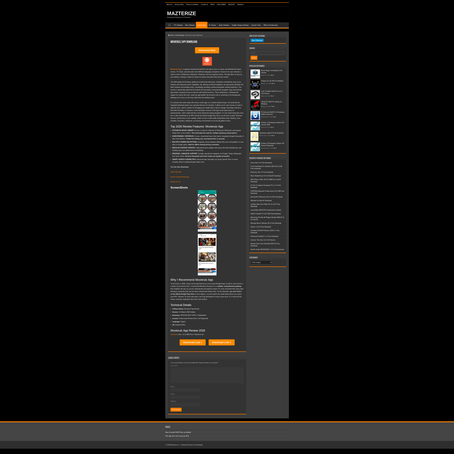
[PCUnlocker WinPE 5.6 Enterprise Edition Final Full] (255, 115)
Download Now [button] (207, 50)
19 (273, 127)
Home (169, 24)
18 (274, 135)
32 (273, 96)
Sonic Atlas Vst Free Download (261, 163)
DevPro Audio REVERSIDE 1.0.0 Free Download (267, 249)
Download (173, 334)
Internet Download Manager (180, 177)
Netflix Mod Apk (175, 172)
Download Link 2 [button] (221, 342)
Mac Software (190, 25)
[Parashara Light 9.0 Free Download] (254, 136)
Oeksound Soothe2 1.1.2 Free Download (264, 236)
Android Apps (201, 25)
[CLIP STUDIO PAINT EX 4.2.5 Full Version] (255, 94)
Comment (174, 366)
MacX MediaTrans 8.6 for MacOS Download (266, 176)
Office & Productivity (270, 25)
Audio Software (224, 25)
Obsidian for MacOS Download (261, 200)
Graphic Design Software (240, 25)
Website (173, 401)
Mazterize (240, 4)
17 (276, 148)
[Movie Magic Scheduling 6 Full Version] (255, 73)
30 (274, 106)
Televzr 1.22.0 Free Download (261, 227)
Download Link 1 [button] (192, 342)
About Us (169, 4)
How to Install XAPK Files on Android (178, 432)
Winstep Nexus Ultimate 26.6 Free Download (266, 223)
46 (273, 75)
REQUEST (231, 4)
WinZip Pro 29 (175, 182)
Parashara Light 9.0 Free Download (272, 133)
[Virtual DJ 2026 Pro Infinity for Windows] (255, 105)
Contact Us (204, 4)
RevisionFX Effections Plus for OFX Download (266, 197)
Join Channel (257, 40)
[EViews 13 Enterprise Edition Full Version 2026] (255, 126)
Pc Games (212, 25)
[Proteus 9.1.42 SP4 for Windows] (255, 84)
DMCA (212, 4)
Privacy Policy (179, 4)
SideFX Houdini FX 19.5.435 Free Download (266, 214)
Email (172, 394)
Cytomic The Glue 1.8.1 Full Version (263, 240)
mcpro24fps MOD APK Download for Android (266, 210)
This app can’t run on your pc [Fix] (177, 436)
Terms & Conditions (192, 4)
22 (275, 117)
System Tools (256, 25)
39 (274, 83)
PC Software (178, 25)
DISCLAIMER (221, 4)
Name (172, 386)
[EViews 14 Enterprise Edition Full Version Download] (255, 146)
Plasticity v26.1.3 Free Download (262, 172)
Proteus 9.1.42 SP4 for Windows (272, 81)
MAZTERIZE (181, 13)
